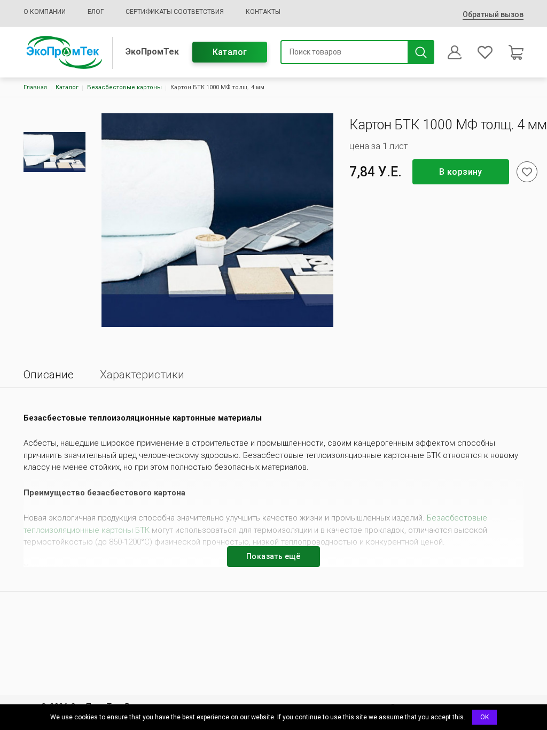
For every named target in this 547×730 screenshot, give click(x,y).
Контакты (263, 11)
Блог (96, 11)
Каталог (230, 52)
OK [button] (484, 717)
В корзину (460, 172)
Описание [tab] (49, 374)
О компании (45, 11)
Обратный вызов (493, 14)
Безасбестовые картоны (124, 87)
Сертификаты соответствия (175, 11)
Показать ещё (273, 556)
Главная (35, 87)
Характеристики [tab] (142, 374)
